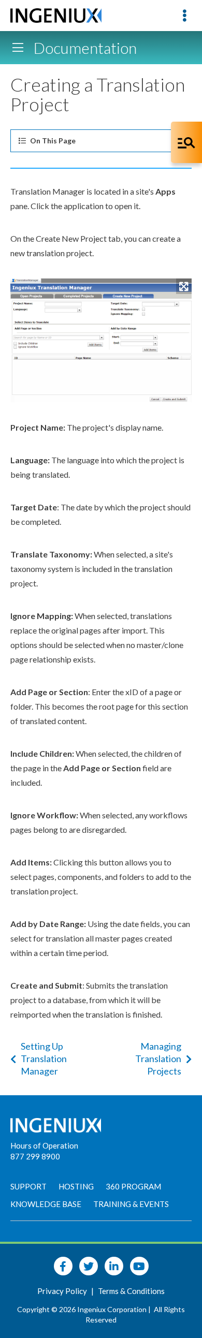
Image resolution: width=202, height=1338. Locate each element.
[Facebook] (63, 1266)
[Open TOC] (17, 47)
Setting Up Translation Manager (44, 1058)
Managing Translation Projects (158, 1058)
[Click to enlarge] (101, 340)
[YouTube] (139, 1266)
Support (28, 1186)
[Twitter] (88, 1266)
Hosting (76, 1186)
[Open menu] (184, 15)
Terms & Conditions (131, 1291)
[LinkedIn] (114, 1266)
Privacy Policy (63, 1291)
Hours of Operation (44, 1145)
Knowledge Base (45, 1204)
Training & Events (131, 1204)
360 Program (133, 1186)
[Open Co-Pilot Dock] (186, 142)
